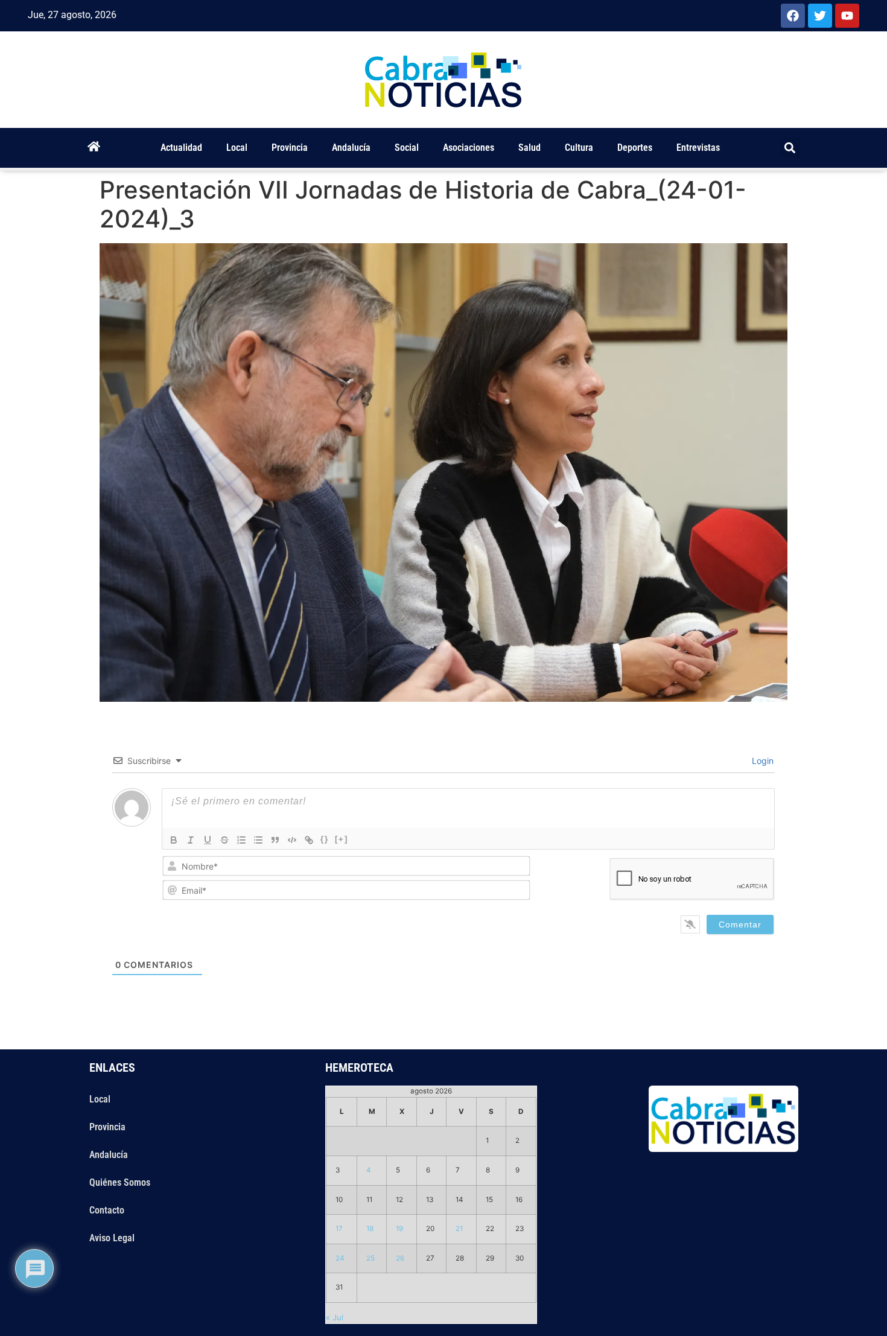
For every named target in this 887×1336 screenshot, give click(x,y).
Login (761, 760)
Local (236, 147)
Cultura (579, 147)
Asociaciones (468, 147)
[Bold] (173, 840)
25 (370, 1258)
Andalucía (351, 147)
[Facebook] (793, 16)
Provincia (290, 147)
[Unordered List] (258, 840)
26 (400, 1258)
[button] (790, 148)
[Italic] (190, 840)
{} (324, 839)
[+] (341, 839)
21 (459, 1228)
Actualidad (181, 147)
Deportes (634, 147)
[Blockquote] (275, 840)
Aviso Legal (112, 1238)
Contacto (106, 1210)
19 (399, 1228)
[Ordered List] (241, 840)
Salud (529, 147)
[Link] (308, 840)
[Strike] (224, 840)
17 (339, 1228)
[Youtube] (847, 16)
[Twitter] (820, 16)
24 (340, 1258)
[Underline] (207, 840)
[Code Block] (292, 840)
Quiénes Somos (119, 1182)
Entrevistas (698, 147)
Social (407, 147)
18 (370, 1228)
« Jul (334, 1317)
